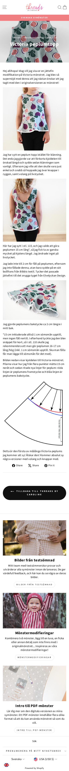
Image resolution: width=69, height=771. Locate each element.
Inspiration (17, 37)
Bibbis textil (27, 272)
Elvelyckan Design (54, 276)
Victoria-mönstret (34, 75)
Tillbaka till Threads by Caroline (36, 493)
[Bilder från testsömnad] (34, 538)
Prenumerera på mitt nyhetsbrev (33, 751)
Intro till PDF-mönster (34, 730)
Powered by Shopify (34, 768)
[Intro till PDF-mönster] (34, 683)
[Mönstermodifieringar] (34, 610)
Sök (34, 741)
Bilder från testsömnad (34, 584)
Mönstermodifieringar (34, 37)
